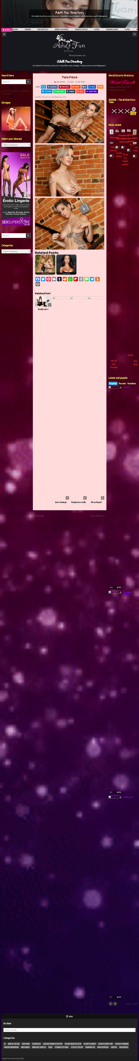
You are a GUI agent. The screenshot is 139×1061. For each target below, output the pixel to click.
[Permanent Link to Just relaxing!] (61, 398)
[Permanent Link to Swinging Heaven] (115, 692)
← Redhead (38, 516)
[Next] (115, 1004)
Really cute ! (43, 309)
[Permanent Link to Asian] (135, 132)
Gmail (81, 91)
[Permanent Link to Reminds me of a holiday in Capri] (129, 130)
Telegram (48, 91)
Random (131, 383)
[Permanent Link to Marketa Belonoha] (135, 256)
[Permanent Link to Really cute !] (43, 301)
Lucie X (126, 387)
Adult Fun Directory (69, 12)
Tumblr (71, 91)
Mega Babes (25, 1047)
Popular (113, 383)
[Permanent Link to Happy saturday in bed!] (123, 130)
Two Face (69, 77)
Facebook (53, 87)
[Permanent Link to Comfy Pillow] (117, 148)
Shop (50, 1047)
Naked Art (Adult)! (39, 1047)
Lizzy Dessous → (98, 516)
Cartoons (26, 1044)
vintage (114, 1047)
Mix (101, 87)
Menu (71, 1016)
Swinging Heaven (127, 593)
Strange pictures (61, 1047)
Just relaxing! (60, 502)
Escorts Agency (90, 1044)
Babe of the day (13, 1044)
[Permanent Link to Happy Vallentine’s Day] (117, 130)
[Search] (134, 34)
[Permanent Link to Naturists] (111, 131)
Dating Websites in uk (73, 1044)
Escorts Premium (121, 1044)
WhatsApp (60, 91)
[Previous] (111, 1004)
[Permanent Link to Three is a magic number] (123, 148)
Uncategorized (102, 1047)
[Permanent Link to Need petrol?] (111, 143)
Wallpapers (61, 82)
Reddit (77, 87)
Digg (93, 87)
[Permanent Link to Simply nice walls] (78, 398)
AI (4, 1044)
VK (85, 87)
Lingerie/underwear (11, 1047)
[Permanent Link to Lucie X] (115, 487)
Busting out (128, 797)
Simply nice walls (78, 502)
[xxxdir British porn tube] (123, 111)
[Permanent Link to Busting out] (115, 897)
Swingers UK (90, 1047)
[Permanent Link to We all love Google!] (111, 256)
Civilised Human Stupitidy (52, 1044)
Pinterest (65, 87)
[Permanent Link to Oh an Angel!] (96, 398)
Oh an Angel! (96, 502)
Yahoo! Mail (93, 91)
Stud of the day (77, 1047)
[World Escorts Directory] (123, 81)
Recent (122, 383)
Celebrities (36, 1044)
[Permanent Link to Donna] (129, 250)
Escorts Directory (105, 1044)
